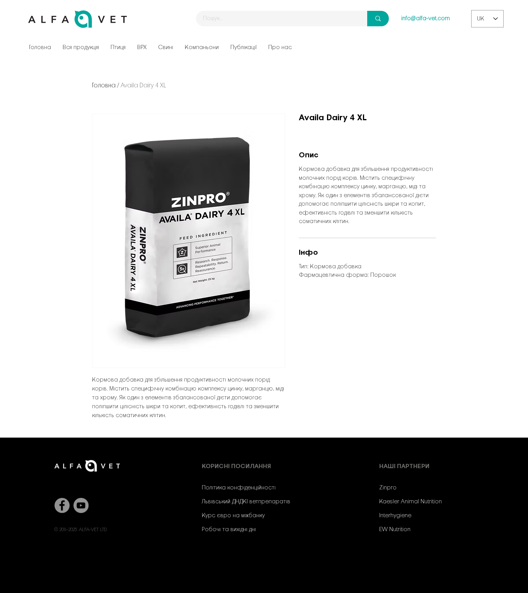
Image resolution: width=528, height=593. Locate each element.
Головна (104, 85)
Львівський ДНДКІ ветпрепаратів (246, 502)
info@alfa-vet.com (425, 18)
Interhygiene (395, 516)
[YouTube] (81, 505)
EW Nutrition (394, 530)
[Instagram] (409, 560)
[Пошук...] (378, 18)
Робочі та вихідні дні (229, 530)
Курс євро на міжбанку (233, 516)
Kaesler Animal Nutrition (410, 502)
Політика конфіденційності (239, 488)
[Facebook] (62, 505)
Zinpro (388, 488)
